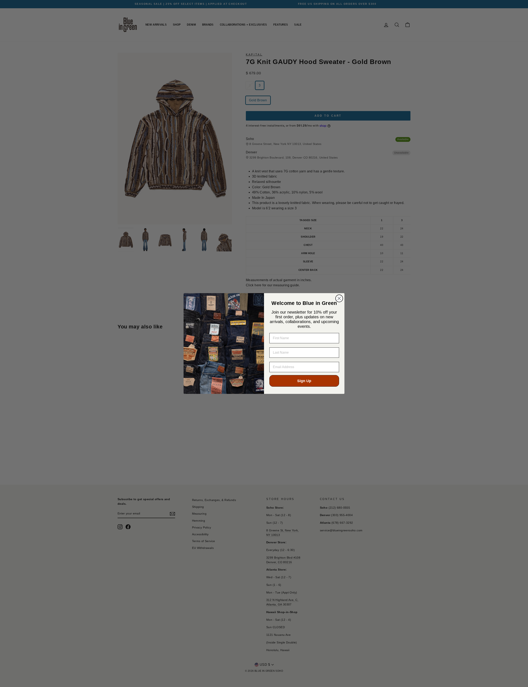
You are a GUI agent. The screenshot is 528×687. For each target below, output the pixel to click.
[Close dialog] (339, 298)
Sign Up (304, 381)
